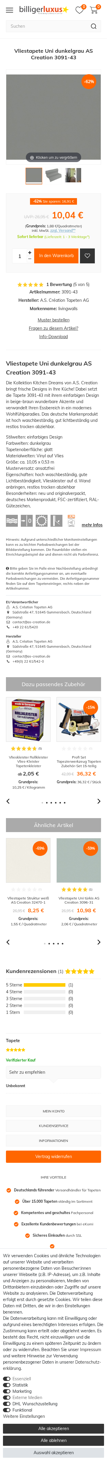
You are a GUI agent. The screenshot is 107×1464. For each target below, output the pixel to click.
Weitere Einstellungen (24, 1416)
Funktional (22, 1410)
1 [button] (42, 803)
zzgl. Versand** (62, 230)
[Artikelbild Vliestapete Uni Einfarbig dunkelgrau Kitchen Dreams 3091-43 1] (34, 177)
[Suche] (93, 26)
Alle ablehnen (54, 1440)
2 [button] (47, 803)
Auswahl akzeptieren (54, 1452)
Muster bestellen (54, 320)
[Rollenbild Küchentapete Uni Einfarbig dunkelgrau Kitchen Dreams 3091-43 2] (53, 177)
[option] (28, 743)
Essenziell (21, 1378)
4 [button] (55, 803)
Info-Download (53, 336)
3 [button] (51, 803)
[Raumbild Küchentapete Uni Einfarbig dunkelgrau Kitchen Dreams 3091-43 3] (73, 177)
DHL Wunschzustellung (34, 1404)
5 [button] (60, 803)
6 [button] (64, 803)
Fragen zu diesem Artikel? (53, 328)
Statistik (20, 1385)
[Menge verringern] (30, 259)
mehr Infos (92, 525)
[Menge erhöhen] (30, 253)
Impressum (90, 1349)
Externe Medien (27, 1397)
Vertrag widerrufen (53, 1156)
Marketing (22, 1391)
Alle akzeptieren (53, 1428)
